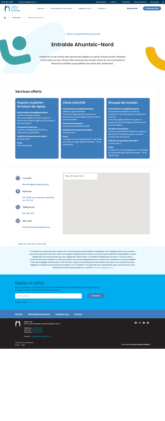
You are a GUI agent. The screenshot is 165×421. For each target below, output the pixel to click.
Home (5, 18)
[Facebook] (136, 323)
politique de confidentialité (41, 302)
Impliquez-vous (62, 314)
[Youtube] (144, 323)
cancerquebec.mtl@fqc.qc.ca (40, 336)
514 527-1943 (37, 332)
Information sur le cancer (39, 314)
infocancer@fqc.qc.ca (103, 267)
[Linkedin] (148, 323)
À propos (78, 314)
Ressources (17, 18)
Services (19, 314)
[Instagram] (140, 323)
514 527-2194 (37, 328)
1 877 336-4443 (37, 330)
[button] (42, 8)
